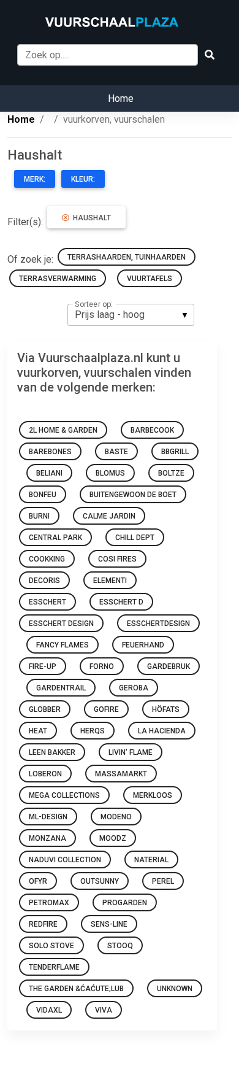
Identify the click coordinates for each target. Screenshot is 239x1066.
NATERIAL (151, 860)
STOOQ (120, 945)
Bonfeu (42, 494)
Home (121, 98)
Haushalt (90, 218)
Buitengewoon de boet (132, 494)
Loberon (45, 774)
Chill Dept (134, 537)
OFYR (38, 881)
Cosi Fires (117, 559)
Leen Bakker (52, 752)
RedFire (43, 924)
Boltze (171, 473)
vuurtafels (149, 278)
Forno (101, 666)
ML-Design (48, 817)
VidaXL (49, 1010)
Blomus (110, 473)
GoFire (106, 709)
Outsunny (99, 881)
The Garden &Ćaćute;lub (76, 988)
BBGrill (175, 451)
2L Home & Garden (63, 430)
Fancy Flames (62, 645)
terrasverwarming (57, 278)
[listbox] (130, 315)
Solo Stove (51, 945)
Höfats (166, 709)
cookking (47, 559)
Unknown (174, 988)
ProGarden (124, 902)
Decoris (44, 580)
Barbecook (152, 430)
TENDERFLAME (54, 967)
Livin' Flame (130, 752)
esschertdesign (158, 623)
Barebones (50, 451)
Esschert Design (61, 623)
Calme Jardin (109, 516)
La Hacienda (162, 731)
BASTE (116, 451)
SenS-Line (109, 924)
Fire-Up (42, 666)
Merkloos (152, 795)
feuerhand (143, 645)
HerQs (92, 731)
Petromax (49, 902)
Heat (38, 731)
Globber (45, 709)
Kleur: (83, 179)
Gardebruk (168, 666)
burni (39, 516)
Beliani (49, 473)
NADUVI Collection (65, 860)
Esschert (47, 602)
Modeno (116, 817)
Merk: (34, 179)
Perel (163, 881)
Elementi (110, 580)
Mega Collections (64, 795)
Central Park (55, 537)
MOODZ (112, 838)
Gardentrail (61, 688)
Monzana (47, 838)
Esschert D (121, 602)
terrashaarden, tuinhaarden (126, 257)
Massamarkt (121, 774)
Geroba (133, 688)
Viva (103, 1010)
